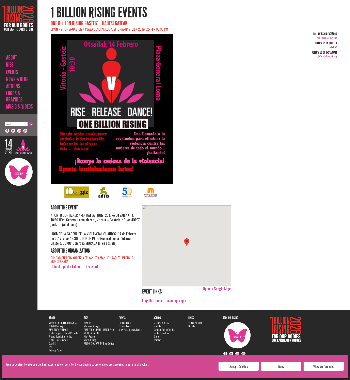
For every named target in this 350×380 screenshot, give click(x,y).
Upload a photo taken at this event (74, 266)
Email (19, 130)
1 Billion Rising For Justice (18, 28)
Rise (9, 64)
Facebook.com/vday (327, 37)
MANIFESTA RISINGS (58, 330)
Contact (157, 340)
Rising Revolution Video (60, 336)
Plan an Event (125, 326)
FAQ (50, 347)
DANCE (52, 343)
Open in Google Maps (217, 288)
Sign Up (18, 172)
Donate (191, 326)
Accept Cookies (238, 366)
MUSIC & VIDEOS (19, 106)
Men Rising (89, 336)
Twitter (13, 130)
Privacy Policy (55, 350)
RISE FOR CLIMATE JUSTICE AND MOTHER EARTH (99, 331)
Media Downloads (162, 333)
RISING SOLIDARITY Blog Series (99, 343)
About (11, 57)
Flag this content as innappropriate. (166, 300)
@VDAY (333, 47)
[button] (186, 242)
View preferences (323, 366)
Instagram (25, 130)
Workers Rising (91, 326)
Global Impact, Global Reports (63, 333)
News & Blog (17, 79)
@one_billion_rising (327, 56)
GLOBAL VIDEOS (161, 323)
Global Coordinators (58, 340)
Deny (281, 366)
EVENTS (12, 72)
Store (156, 336)
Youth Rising (90, 340)
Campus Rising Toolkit (164, 330)
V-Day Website (195, 323)
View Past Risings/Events (130, 330)
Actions (13, 86)
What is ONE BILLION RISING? (63, 323)
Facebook (7, 130)
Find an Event (125, 323)
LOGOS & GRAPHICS (14, 96)
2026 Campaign (57, 326)
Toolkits (157, 326)
